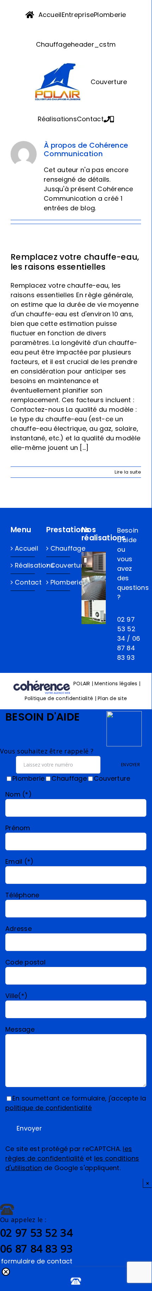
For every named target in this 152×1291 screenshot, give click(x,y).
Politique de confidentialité (59, 698)
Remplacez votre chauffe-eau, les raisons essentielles (75, 261)
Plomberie (58, 582)
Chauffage (58, 548)
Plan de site (112, 698)
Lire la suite (128, 472)
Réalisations (23, 565)
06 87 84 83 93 (128, 648)
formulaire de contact (37, 1261)
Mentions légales (116, 683)
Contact (23, 582)
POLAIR (82, 683)
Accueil (23, 548)
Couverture (58, 565)
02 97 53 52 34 (126, 629)
